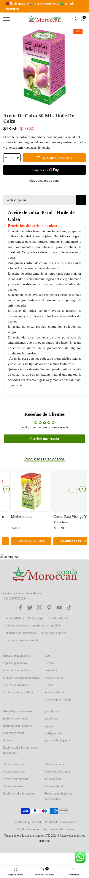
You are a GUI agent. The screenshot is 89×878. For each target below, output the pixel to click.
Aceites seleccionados (16, 778)
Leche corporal (53, 677)
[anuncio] (44, 6)
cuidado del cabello (17, 625)
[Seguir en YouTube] (59, 607)
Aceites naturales (59, 618)
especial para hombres (16, 670)
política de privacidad (27, 822)
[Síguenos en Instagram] (39, 607)
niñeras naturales (54, 764)
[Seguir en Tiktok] (69, 607)
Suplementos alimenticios (21, 632)
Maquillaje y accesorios (17, 711)
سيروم (48, 725)
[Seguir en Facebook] (20, 607)
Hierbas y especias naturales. (22, 640)
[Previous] (6, 489)
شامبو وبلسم (52, 733)
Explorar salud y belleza (18, 692)
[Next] (82, 489)
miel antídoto (14, 517)
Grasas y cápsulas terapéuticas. (21, 677)
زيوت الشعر (52, 718)
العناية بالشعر (52, 711)
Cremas (49, 663)
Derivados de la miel (57, 771)
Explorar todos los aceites (19, 793)
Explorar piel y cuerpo (58, 699)
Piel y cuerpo (36, 618)
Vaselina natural (54, 692)
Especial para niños (15, 663)
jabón (47, 655)
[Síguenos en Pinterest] (49, 607)
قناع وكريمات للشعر (57, 740)
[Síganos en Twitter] (30, 607)
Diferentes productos (16, 685)
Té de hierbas (52, 778)
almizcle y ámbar (13, 733)
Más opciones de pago (44, 180)
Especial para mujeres (16, 655)
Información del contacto (58, 829)
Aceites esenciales (14, 764)
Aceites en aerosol (14, 786)
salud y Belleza (14, 618)
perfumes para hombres (17, 725)
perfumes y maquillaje (46, 625)
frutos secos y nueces (53, 632)
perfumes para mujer (16, 718)
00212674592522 (14, 598)
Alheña (48, 685)
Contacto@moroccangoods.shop (22, 593)
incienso (8, 740)
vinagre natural (53, 786)
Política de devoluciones (60, 822)
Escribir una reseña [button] (44, 439)
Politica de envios (28, 829)
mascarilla (50, 670)
